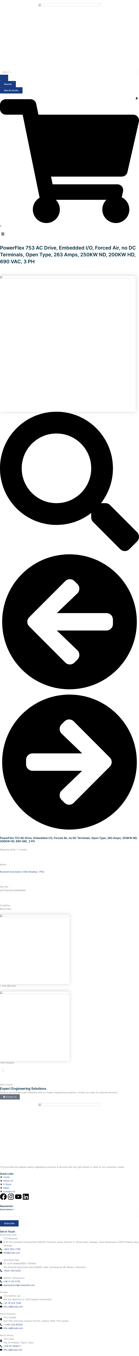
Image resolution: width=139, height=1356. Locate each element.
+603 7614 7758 (11, 1249)
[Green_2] (68, 343)
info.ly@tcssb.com (12, 1349)
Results (8, 84)
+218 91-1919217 (11, 1346)
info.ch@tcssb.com (13, 1306)
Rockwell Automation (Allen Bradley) (19, 871)
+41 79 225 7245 (12, 1303)
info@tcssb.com (11, 1252)
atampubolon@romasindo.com (19, 1285)
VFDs (41, 871)
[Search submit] (4, 78)
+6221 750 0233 (12, 1270)
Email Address (7, 1209)
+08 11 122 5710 (11, 1281)
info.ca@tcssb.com (13, 1328)
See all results (11, 90)
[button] (69, 234)
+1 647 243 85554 (13, 1324)
